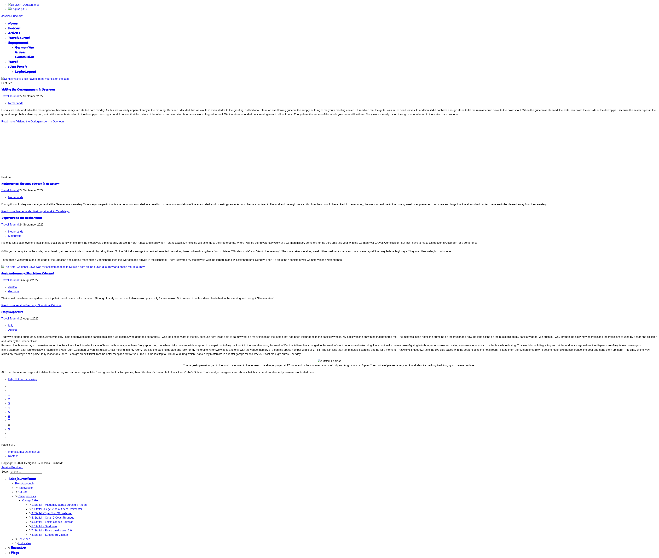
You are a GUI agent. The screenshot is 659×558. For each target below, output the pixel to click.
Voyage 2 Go (30, 500)
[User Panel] (17, 66)
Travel (13, 62)
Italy (10, 325)
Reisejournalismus (22, 479)
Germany (13, 291)
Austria (12, 287)
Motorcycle (14, 235)
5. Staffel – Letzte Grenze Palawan (52, 521)
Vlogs (15, 552)
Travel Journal (19, 37)
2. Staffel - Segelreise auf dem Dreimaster (56, 509)
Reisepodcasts (27, 496)
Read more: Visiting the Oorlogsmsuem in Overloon (32, 121)
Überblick (18, 548)
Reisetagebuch (24, 483)
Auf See (22, 491)
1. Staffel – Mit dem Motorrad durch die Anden (59, 504)
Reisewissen (25, 487)
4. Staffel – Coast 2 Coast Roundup (52, 517)
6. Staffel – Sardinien (44, 526)
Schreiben (24, 539)
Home (13, 23)
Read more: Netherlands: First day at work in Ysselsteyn (35, 211)
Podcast (14, 28)
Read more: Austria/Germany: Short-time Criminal (31, 305)
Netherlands (15, 103)
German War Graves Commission (24, 52)
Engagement (18, 42)
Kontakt (13, 456)
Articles (14, 33)
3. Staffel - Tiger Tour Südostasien (51, 513)
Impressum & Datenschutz (24, 451)
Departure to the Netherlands (21, 218)
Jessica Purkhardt (12, 16)
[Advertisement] (329, 150)
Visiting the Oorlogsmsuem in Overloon (28, 89)
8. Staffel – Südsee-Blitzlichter (49, 534)
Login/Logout (25, 71)
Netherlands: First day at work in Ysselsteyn (30, 184)
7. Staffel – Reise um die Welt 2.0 (51, 530)
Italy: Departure (12, 312)
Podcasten (24, 543)
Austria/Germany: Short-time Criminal (27, 273)
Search (5, 471)
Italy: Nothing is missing (22, 379)
